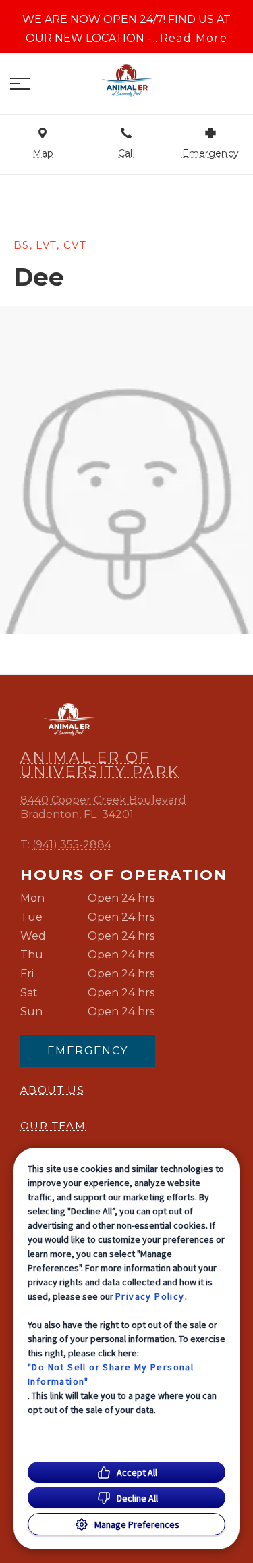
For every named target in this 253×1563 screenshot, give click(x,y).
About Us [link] (52, 1090)
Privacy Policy (150, 1296)
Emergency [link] (87, 1050)
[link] (126, 80)
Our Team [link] (53, 1126)
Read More (194, 38)
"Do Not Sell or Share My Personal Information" (111, 1374)
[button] (20, 84)
